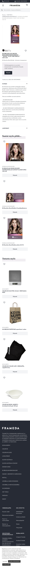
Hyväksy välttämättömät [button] (14, 561)
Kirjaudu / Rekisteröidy (21, 1)
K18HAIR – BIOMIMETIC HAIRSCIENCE (11, 474)
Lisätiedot (5, 128)
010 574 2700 (6, 1)
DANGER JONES (6, 467)
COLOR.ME (5, 449)
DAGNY (4, 499)
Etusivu (4, 15)
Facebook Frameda (20, 540)
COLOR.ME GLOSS (7, 452)
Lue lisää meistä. (13, 442)
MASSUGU (5, 495)
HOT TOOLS (5, 492)
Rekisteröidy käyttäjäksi (8, 515)
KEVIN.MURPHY (6, 445)
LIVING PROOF (6, 456)
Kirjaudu (8, 72)
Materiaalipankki (20, 520)
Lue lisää (5, 561)
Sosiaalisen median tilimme (20, 545)
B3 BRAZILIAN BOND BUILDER (9, 470)
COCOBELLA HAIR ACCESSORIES (10, 484)
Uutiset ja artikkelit (20, 517)
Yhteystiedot (19, 527)
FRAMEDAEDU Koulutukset (19, 512)
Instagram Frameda (20, 537)
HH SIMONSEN (6, 488)
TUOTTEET (9, 15)
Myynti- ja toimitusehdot (5, 519)
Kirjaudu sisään (6, 511)
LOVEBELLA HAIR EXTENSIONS (10, 481)
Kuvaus (4, 84)
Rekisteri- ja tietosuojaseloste (6, 525)
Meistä (17, 524)
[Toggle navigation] (3, 5)
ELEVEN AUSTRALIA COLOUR (9, 463)
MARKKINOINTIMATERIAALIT (9, 16)
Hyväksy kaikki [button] (6, 564)
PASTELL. (4, 477)
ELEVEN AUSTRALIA (7, 459)
